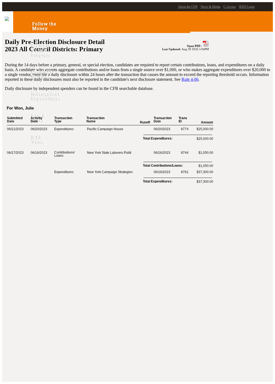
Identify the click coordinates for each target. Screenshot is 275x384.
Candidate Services (43, 74)
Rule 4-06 (190, 79)
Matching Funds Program (43, 50)
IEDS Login (247, 7)
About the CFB (187, 7)
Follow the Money (44, 26)
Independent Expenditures (46, 96)
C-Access (229, 7)
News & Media (210, 7)
